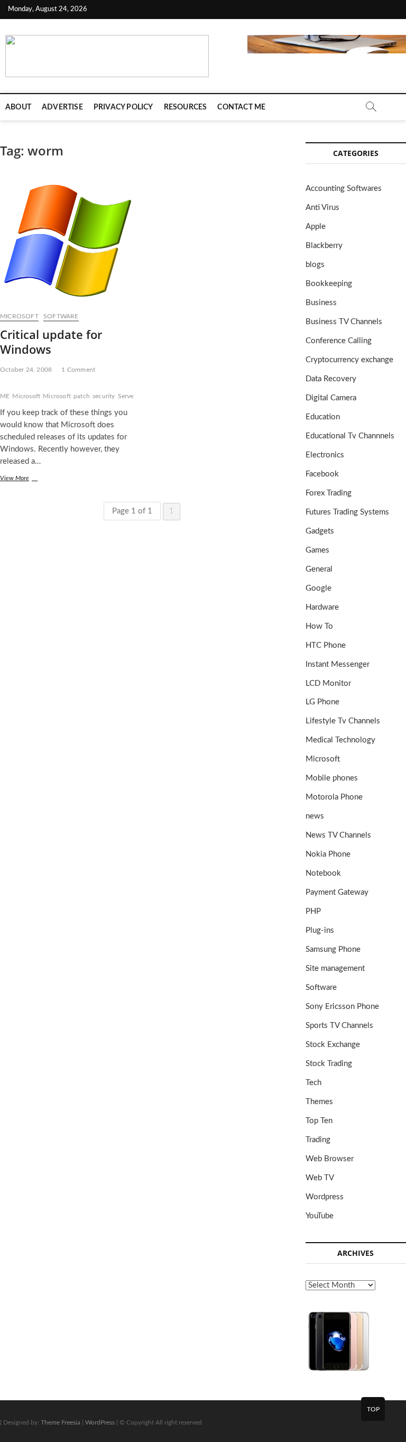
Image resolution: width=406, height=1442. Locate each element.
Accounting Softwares (344, 188)
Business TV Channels (344, 322)
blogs (315, 265)
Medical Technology (340, 740)
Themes (319, 1102)
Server (127, 396)
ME (5, 396)
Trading (318, 1140)
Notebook (323, 873)
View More (26, 479)
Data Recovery (331, 379)
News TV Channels (338, 835)
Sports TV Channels (339, 1026)
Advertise (62, 107)
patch (81, 396)
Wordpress (325, 1197)
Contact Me (241, 107)
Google (318, 588)
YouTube (320, 1216)
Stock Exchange (333, 1045)
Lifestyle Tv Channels (343, 721)
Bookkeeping (329, 284)
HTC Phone (326, 645)
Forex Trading (329, 493)
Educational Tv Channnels (350, 436)
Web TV (320, 1178)
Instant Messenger (338, 664)
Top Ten (319, 1121)
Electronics (325, 455)
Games (317, 550)
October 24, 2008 (26, 369)
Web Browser (330, 1159)
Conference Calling (339, 341)
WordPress (100, 1422)
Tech (313, 1083)
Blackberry (324, 246)
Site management (335, 968)
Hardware (322, 607)
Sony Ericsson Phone (342, 1007)
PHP (313, 911)
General (319, 569)
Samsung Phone (333, 949)
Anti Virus (322, 208)
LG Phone (322, 702)
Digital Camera (331, 398)
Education (323, 417)
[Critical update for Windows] (67, 241)
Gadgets (320, 531)
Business (321, 303)
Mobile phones (332, 778)
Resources (185, 107)
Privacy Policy (123, 107)
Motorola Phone (334, 797)
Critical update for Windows (51, 341)
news (315, 816)
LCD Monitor (328, 683)
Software (61, 316)
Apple (316, 227)
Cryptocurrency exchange (349, 360)
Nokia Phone (328, 854)
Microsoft (19, 316)
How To (319, 626)
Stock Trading (329, 1064)
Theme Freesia (60, 1422)
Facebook (322, 474)
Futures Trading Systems (347, 512)
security (104, 396)
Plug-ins (320, 930)
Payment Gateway (337, 892)
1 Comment (78, 369)
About (18, 107)
